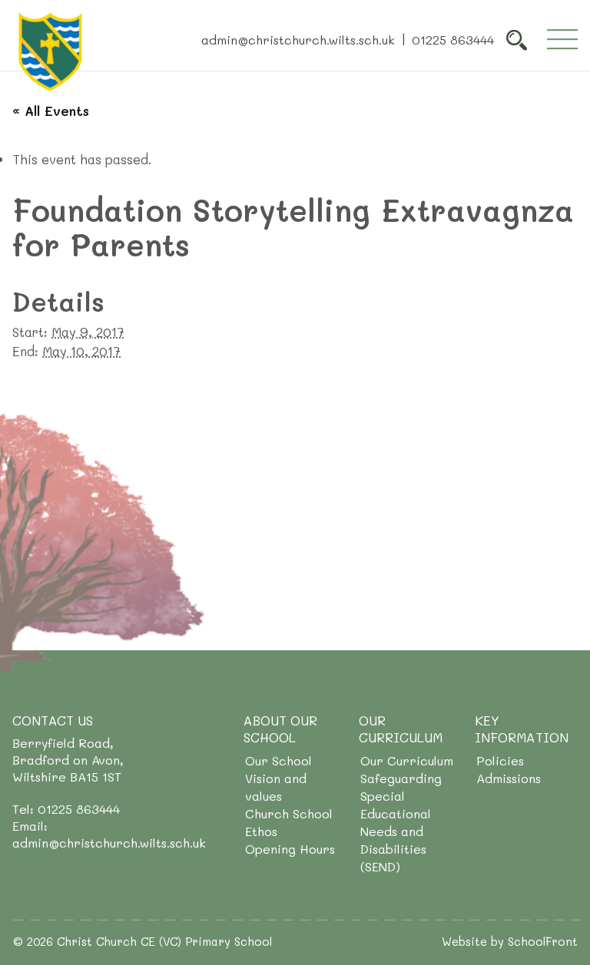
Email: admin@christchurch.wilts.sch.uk (109, 834)
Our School (278, 760)
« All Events (50, 110)
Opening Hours (290, 849)
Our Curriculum (406, 760)
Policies (500, 760)
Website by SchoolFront (510, 941)
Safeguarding (401, 778)
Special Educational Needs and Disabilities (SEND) (395, 831)
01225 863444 (453, 39)
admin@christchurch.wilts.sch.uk (298, 39)
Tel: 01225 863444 (66, 809)
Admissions (508, 778)
